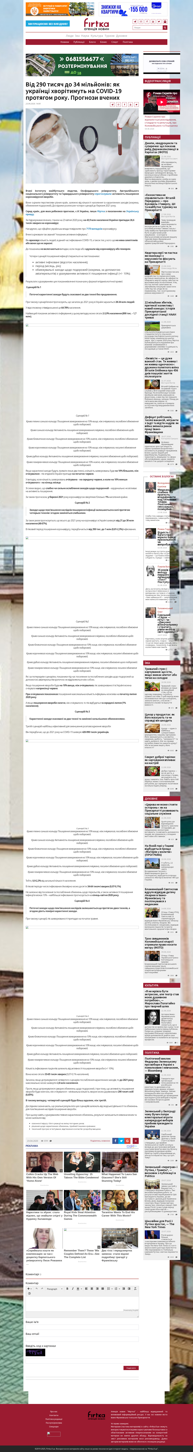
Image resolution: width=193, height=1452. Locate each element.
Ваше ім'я (32, 1322)
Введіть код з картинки (41, 1346)
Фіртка (101, 211)
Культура (97, 35)
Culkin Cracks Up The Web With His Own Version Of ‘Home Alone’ (42, 1177)
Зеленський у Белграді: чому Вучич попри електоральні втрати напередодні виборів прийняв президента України (160, 1118)
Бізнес (103, 41)
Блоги (92, 41)
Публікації (79, 41)
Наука (85, 35)
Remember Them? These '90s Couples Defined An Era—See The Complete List (81, 1254)
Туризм (109, 35)
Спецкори (54, 1426)
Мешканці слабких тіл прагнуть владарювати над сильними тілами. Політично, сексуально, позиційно (167, 499)
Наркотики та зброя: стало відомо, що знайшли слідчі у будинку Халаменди (44, 1215)
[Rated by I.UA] (53, 1434)
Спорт (114, 41)
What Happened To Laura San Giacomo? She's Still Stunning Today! (119, 1177)
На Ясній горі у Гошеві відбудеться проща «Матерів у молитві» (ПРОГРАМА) (159, 850)
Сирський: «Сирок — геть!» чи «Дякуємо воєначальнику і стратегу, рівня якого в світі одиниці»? (168, 623)
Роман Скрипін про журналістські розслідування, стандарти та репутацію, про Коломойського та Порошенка (161, 121)
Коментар (32, 1283)
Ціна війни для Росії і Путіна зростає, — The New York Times (159, 1224)
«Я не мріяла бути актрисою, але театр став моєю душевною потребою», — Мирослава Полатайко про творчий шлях (162, 998)
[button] (29, 1289)
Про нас (53, 1411)
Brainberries (44, 1185)
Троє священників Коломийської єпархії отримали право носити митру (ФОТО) (161, 943)
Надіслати (131, 1368)
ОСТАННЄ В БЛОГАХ (162, 476)
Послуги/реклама (54, 1422)
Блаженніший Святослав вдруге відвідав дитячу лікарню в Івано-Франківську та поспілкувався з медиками (161, 896)
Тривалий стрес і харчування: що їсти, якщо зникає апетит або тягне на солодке (161, 673)
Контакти (53, 1415)
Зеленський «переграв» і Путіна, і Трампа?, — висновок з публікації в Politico (161, 1171)
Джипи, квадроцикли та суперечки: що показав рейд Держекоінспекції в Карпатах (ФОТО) (161, 147)
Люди (70, 35)
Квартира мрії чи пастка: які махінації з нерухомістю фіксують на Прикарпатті (161, 257)
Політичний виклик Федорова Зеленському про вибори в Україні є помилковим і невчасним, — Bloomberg (162, 1064)
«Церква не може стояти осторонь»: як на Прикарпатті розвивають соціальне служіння (162, 809)
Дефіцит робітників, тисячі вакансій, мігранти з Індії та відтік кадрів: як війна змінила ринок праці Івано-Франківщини (162, 424)
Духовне (121, 35)
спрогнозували (103, 193)
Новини (64, 41)
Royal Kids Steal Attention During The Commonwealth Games (80, 1215)
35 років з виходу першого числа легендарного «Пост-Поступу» (167, 575)
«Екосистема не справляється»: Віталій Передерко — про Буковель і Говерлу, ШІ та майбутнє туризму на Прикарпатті (161, 202)
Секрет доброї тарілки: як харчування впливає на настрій (160, 760)
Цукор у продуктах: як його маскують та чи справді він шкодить (160, 717)
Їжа (77, 35)
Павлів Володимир (168, 566)
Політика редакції (54, 1419)
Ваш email (32, 1334)
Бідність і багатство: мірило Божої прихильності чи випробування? (168, 538)
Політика (128, 41)
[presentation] (29, 1289)
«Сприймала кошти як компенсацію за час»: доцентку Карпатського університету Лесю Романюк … (44, 1257)
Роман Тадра (164, 529)
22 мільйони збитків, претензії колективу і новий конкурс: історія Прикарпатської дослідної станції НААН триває (160, 309)
